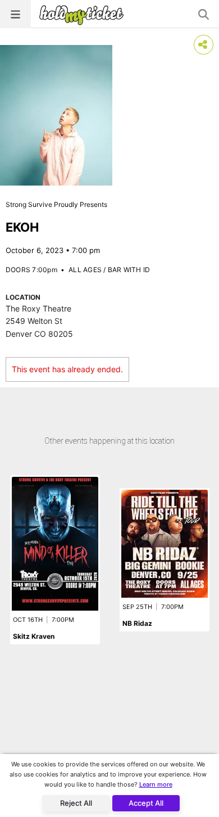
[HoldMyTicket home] (83, 15)
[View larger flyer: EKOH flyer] (56, 115)
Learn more (155, 784)
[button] (15, 14)
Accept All (146, 802)
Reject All (76, 802)
